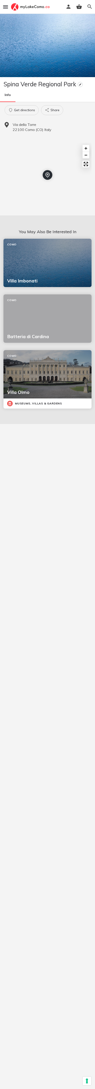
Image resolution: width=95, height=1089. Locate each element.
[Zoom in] (86, 148)
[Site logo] (31, 7)
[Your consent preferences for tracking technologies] (87, 1081)
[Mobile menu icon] (5, 7)
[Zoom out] (86, 155)
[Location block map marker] (47, 175)
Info (8, 95)
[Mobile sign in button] (68, 7)
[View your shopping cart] (79, 7)
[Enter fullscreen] (86, 164)
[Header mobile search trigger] (90, 7)
